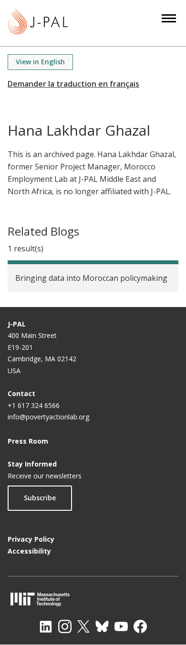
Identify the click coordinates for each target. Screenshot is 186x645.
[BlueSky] (102, 626)
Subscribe (40, 497)
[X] (83, 626)
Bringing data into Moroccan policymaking (91, 278)
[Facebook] (140, 626)
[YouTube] (121, 626)
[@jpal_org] (65, 626)
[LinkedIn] (45, 626)
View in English (40, 61)
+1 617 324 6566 (34, 405)
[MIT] (93, 599)
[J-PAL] (38, 23)
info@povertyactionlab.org (48, 416)
